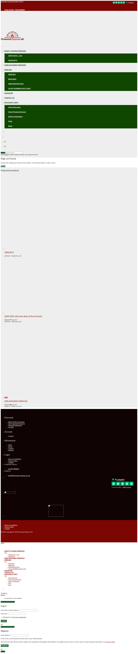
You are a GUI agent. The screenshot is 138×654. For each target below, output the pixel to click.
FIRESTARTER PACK (16, 84)
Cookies (11, 462)
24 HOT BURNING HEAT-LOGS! (19, 88)
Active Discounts (14, 107)
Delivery (11, 450)
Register (5, 646)
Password (4, 613)
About (10, 446)
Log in (4, 621)
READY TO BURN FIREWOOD (15, 51)
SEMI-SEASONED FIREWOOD (15, 65)
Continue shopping (8, 602)
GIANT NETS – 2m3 (15, 56)
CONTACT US (9, 98)
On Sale (10, 427)
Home (3, 166)
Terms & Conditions (14, 459)
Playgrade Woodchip (15, 425)
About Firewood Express (17, 112)
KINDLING (8, 70)
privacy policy (110, 642)
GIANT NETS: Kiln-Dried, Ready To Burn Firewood (23, 316)
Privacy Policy (13, 461)
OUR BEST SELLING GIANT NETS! (12, 1)
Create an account (7, 627)
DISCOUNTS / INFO (11, 102)
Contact (11, 436)
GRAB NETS (12, 60)
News (10, 126)
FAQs (10, 121)
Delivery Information (15, 116)
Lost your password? (19, 617)
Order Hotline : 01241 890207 (15, 10)
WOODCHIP (9, 93)
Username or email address (10, 610)
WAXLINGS (12, 79)
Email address (6, 635)
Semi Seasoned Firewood (16, 424)
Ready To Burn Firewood (16, 422)
